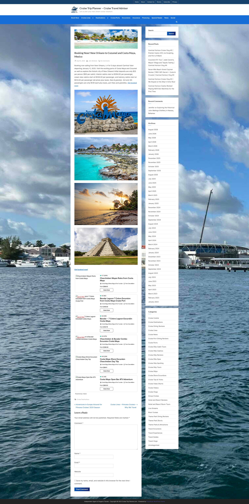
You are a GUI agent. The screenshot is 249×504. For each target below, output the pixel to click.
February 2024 (153, 248)
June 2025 (152, 183)
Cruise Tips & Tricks (155, 380)
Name (77, 453)
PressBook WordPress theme (155, 501)
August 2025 (153, 175)
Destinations (100, 18)
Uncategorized (153, 445)
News (166, 18)
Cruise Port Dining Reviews (158, 339)
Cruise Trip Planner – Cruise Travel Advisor (104, 8)
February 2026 (153, 150)
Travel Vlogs (152, 441)
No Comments (105, 61)
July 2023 (152, 277)
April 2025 (152, 191)
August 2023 (153, 273)
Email (77, 462)
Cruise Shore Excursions (157, 375)
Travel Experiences (155, 433)
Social (173, 18)
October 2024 (153, 216)
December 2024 (154, 207)
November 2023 (154, 261)
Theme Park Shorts (155, 421)
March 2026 (152, 146)
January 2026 (153, 154)
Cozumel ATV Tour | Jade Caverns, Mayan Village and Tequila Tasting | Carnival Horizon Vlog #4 (161, 62)
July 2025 (152, 179)
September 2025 (154, 171)
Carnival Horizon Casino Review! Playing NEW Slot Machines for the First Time (161, 88)
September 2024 (154, 220)
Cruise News (153, 334)
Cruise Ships (152, 371)
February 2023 (153, 298)
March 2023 (152, 294)
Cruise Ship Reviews (155, 355)
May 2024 (152, 236)
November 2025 (154, 162)
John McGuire (92, 61)
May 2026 (152, 138)
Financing (145, 18)
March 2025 (152, 195)
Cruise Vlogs (153, 392)
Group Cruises (153, 396)
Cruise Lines (85, 18)
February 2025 (153, 199)
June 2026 (152, 134)
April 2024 (152, 240)
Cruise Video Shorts (155, 384)
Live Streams (153, 408)
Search (150, 30)
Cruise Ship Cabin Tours (157, 347)
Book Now (75, 18)
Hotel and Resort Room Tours (159, 404)
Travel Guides (153, 437)
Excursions (126, 18)
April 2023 (152, 290)
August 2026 (153, 130)
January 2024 (153, 253)
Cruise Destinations (83, 399)
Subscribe (167, 2)
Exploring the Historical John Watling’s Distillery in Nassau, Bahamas (161, 110)
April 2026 (152, 142)
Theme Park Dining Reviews (158, 416)
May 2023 (152, 285)
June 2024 (152, 232)
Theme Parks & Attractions (158, 425)
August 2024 (153, 224)
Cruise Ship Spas (154, 359)
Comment (78, 423)
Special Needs (157, 18)
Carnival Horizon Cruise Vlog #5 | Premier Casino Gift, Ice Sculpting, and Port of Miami (161, 53)
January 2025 (153, 203)
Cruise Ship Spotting (156, 363)
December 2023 (154, 257)
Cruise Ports (115, 18)
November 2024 (154, 212)
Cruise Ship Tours (154, 367)
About (143, 2)
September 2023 (154, 269)
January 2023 (153, 302)
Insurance (136, 18)
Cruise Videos (153, 388)
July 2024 (152, 228)
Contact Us (150, 2)
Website (77, 472)
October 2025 (153, 166)
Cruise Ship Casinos (155, 351)
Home (137, 2)
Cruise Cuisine (153, 318)
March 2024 (152, 244)
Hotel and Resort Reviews (157, 400)
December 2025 (154, 158)
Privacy (174, 2)
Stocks (159, 2)
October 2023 (153, 265)
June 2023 (152, 281)
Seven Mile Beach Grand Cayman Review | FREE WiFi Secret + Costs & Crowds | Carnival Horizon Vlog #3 (161, 72)
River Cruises (153, 412)
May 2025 (152, 187)
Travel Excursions (154, 429)
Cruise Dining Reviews (156, 326)
